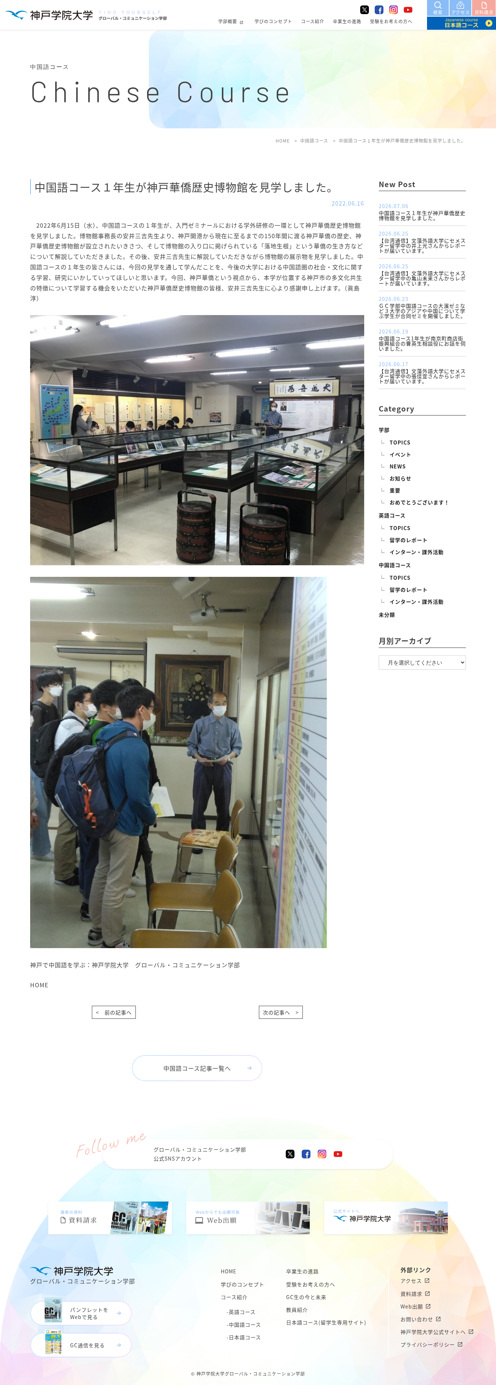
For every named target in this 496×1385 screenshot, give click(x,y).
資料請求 (411, 1293)
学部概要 (227, 21)
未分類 (387, 614)
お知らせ (400, 478)
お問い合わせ (417, 1319)
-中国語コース (244, 1324)
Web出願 (412, 1306)
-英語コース (241, 1311)
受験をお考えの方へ (391, 21)
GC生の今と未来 (306, 1297)
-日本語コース (244, 1337)
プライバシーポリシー (428, 1344)
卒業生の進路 (347, 21)
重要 (395, 490)
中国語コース (395, 565)
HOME (39, 984)
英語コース (392, 515)
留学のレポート (409, 539)
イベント (400, 454)
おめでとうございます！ (420, 502)
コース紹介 (312, 21)
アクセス (411, 1280)
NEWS (398, 466)
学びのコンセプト (273, 21)
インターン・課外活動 (417, 551)
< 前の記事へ (114, 1012)
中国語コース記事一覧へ (197, 1068)
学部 (384, 429)
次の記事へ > (281, 1012)
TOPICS (400, 442)
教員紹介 (297, 1309)
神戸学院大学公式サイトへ (433, 1331)
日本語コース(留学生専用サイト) (326, 1322)
